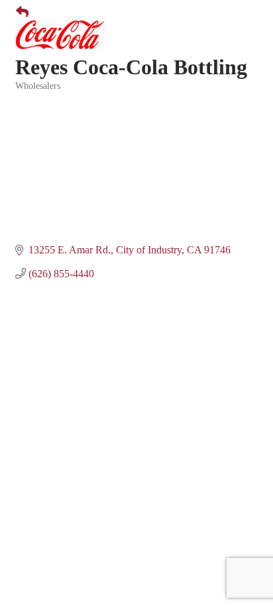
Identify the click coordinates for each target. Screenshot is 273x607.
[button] (16, 12)
